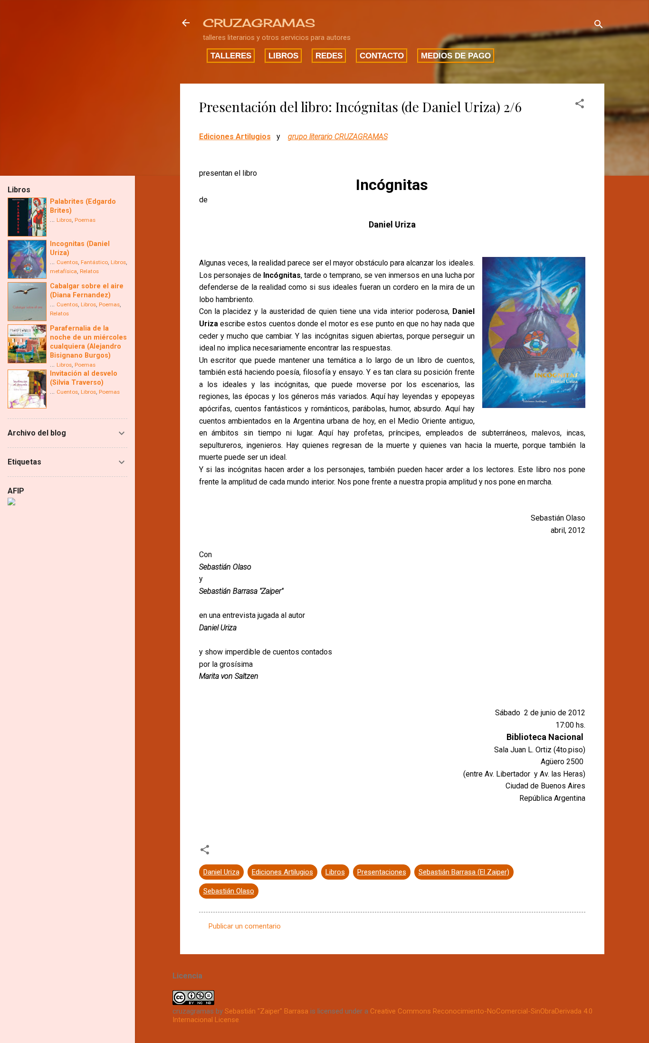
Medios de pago (456, 55)
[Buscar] (598, 25)
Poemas (85, 220)
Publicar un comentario (245, 926)
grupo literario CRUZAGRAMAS (338, 136)
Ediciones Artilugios (235, 136)
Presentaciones (381, 872)
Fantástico (94, 262)
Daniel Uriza (221, 872)
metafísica (63, 271)
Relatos (89, 271)
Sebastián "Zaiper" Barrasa (266, 1011)
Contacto (382, 55)
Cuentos (67, 262)
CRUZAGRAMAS (259, 23)
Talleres (230, 55)
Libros (283, 55)
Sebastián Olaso (228, 891)
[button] (579, 105)
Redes (329, 55)
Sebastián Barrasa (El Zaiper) (464, 872)
